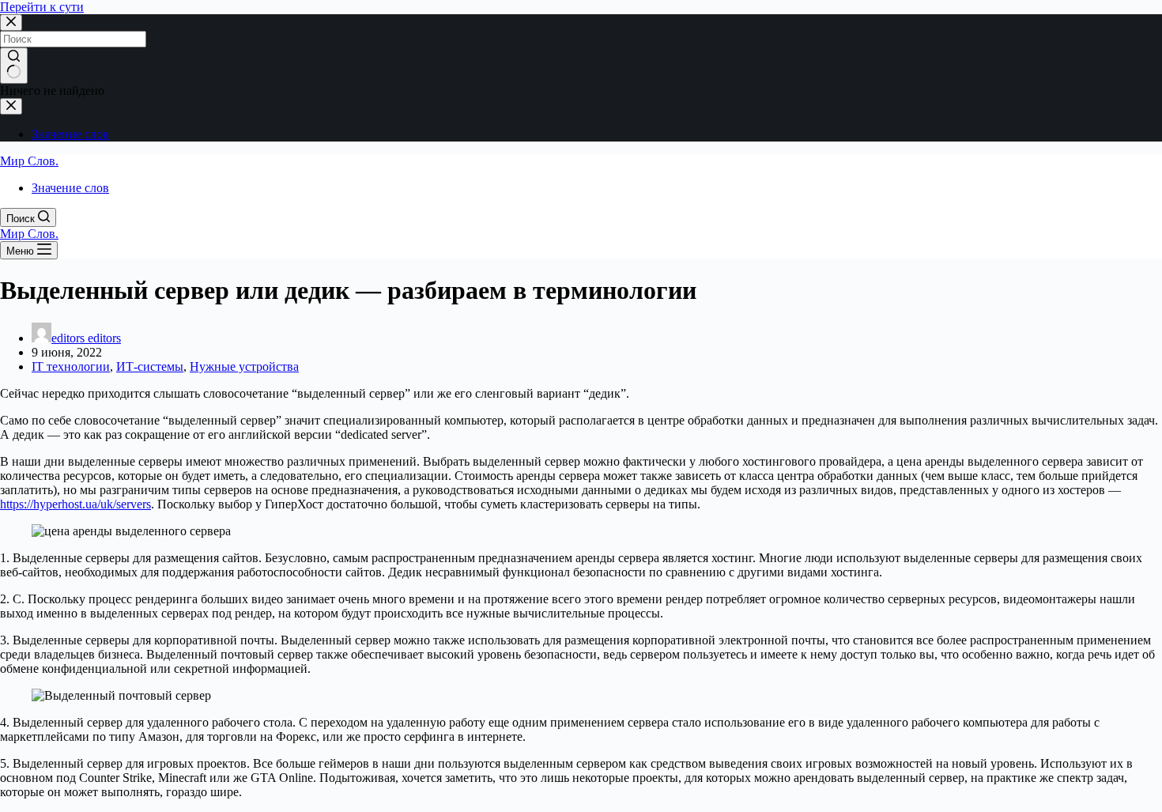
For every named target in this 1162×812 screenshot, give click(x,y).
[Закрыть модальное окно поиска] (11, 22)
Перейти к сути (42, 6)
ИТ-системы (149, 366)
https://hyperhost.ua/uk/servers (75, 504)
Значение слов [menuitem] (70, 134)
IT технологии (71, 366)
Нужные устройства (244, 366)
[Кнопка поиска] (14, 65)
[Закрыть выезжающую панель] (11, 106)
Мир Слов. (29, 161)
